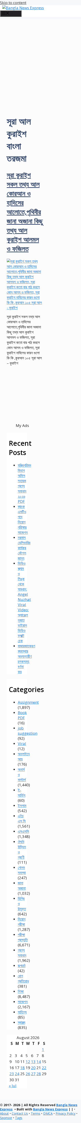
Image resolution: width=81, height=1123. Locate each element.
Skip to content (13, 2)
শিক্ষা (21, 991)
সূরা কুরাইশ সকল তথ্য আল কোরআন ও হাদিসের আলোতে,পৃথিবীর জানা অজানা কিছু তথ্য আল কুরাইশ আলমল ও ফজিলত (25, 211)
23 (11, 1073)
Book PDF (22, 715)
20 (33, 1067)
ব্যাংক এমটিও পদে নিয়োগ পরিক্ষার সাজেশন (23, 519)
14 (38, 1061)
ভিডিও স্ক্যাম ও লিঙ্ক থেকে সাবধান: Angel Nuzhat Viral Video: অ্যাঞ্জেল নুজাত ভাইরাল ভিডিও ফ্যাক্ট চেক (24, 602)
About (4, 1113)
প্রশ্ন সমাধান (22, 952)
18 (22, 1067)
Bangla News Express (50, 1109)
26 (28, 1073)
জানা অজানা (22, 885)
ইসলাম (22, 805)
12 (28, 1061)
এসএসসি (23, 831)
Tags (18, 1118)
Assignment (28, 702)
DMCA (48, 1113)
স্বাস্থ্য (21, 1022)
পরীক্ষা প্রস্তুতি (23, 937)
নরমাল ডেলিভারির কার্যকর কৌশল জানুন (24, 548)
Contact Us (20, 1113)
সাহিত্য (22, 1012)
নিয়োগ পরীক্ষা (21, 921)
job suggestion (27, 730)
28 (38, 1073)
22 (44, 1067)
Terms (35, 1113)
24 (17, 1073)
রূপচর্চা (21, 965)
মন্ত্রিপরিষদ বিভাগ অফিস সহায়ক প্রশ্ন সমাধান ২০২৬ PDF (24, 483)
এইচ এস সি (22, 818)
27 (33, 1073)
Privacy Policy (65, 1113)
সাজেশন (23, 1001)
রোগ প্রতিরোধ (23, 978)
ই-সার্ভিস (21, 792)
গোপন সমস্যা (22, 870)
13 (33, 1061)
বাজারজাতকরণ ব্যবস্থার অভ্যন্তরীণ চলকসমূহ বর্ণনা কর (26, 658)
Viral (22, 743)
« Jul (12, 1085)
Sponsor (6, 1118)
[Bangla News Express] (23, 7)
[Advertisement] (40, 59)
